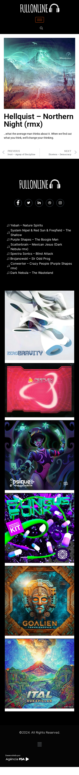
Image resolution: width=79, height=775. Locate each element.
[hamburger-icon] (39, 20)
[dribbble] (49, 203)
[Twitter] (28, 203)
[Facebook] (18, 203)
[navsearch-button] (41, 28)
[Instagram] (60, 203)
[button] (39, 744)
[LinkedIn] (39, 203)
